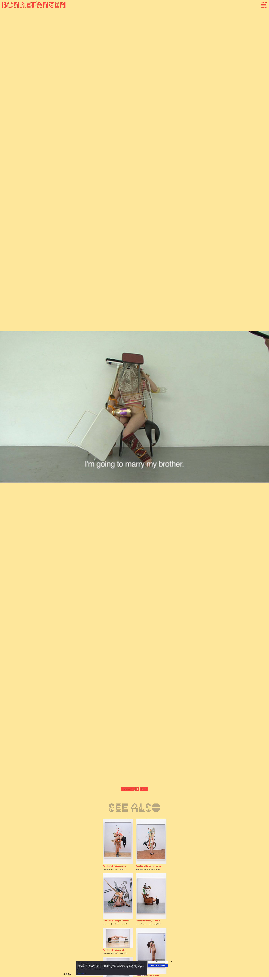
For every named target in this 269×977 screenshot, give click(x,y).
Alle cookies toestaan (158, 962)
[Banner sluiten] (171, 961)
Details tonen (80, 973)
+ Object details (128, 789)
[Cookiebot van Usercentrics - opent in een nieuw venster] (67, 974)
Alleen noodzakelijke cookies (158, 965)
